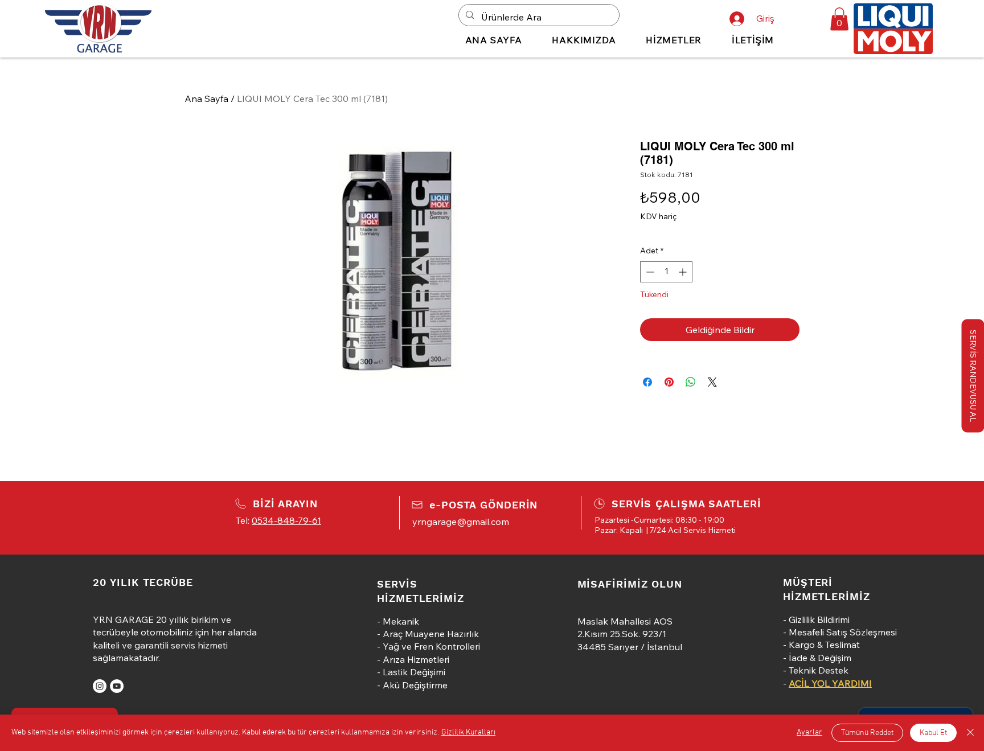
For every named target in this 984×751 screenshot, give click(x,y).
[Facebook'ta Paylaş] (647, 382)
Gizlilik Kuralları (468, 732)
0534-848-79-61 (286, 520)
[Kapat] (970, 733)
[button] (839, 19)
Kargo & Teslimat (824, 644)
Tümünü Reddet (867, 733)
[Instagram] (99, 686)
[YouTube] (117, 686)
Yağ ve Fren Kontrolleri (431, 646)
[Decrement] (649, 272)
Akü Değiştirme (415, 685)
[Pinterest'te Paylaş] (669, 382)
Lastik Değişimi (414, 672)
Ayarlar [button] (809, 732)
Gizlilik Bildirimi (819, 619)
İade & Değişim (820, 657)
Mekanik (401, 621)
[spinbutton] (666, 272)
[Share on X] (712, 382)
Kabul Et (933, 733)
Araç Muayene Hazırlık (431, 633)
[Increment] (683, 272)
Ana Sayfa (206, 98)
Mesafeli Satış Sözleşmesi (843, 632)
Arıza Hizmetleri (416, 659)
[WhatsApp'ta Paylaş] (691, 382)
